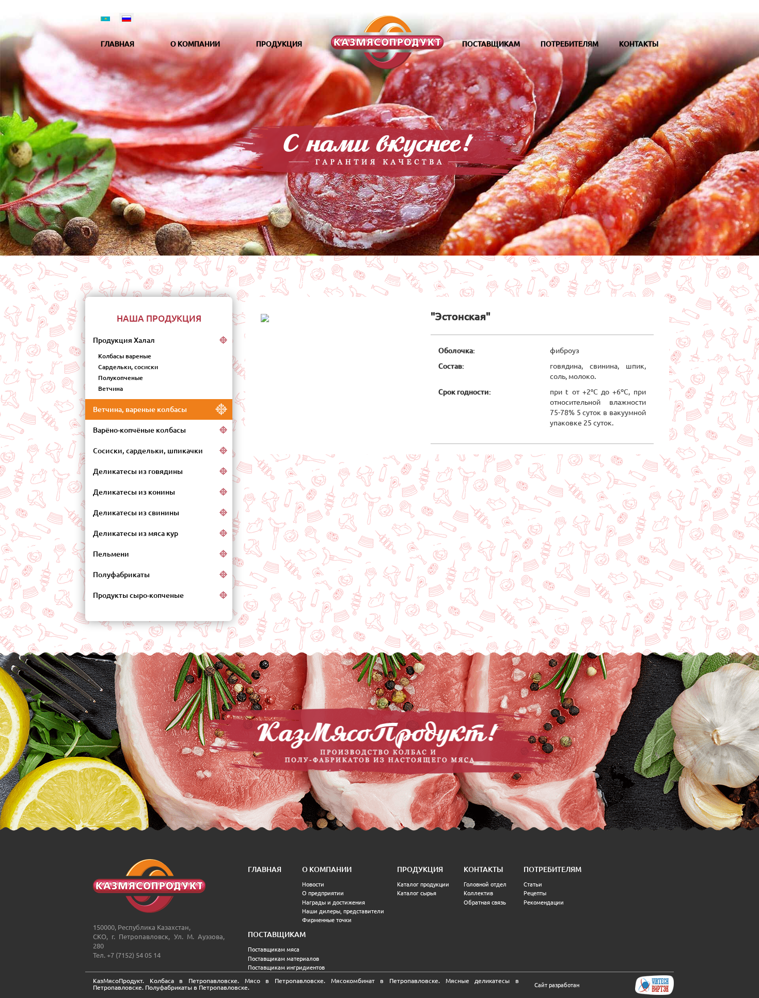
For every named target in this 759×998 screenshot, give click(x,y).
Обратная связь (485, 902)
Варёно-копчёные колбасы (139, 430)
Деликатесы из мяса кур (135, 533)
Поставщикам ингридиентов (286, 967)
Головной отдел (485, 884)
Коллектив (478, 893)
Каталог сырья (416, 893)
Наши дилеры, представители (343, 911)
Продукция (279, 44)
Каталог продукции (423, 884)
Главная (117, 44)
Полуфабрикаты (121, 575)
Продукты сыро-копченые (138, 595)
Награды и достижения (333, 902)
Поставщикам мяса (273, 949)
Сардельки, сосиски (128, 366)
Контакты (638, 44)
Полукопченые (120, 377)
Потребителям (569, 44)
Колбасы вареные (124, 356)
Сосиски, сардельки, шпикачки (148, 451)
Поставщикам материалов (283, 959)
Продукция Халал (124, 340)
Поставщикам (491, 44)
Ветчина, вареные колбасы (140, 409)
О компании (195, 44)
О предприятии (323, 893)
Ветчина (110, 388)
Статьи (533, 884)
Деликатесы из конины (134, 492)
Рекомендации (544, 902)
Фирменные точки (327, 920)
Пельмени (111, 554)
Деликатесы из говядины (138, 471)
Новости (313, 884)
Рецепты (535, 893)
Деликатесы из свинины (136, 513)
